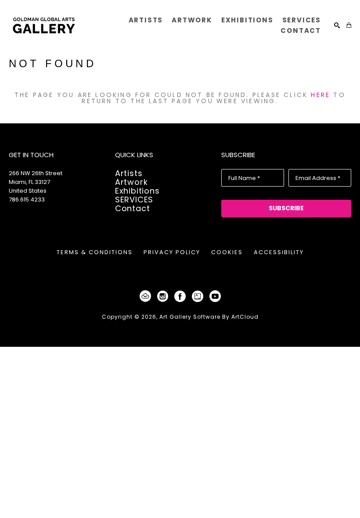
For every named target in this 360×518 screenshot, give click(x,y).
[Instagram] (164, 296)
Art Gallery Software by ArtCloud (209, 316)
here (320, 94)
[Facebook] (181, 296)
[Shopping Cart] (348, 25)
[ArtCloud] (147, 296)
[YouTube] (215, 296)
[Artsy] (199, 296)
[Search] (337, 25)
